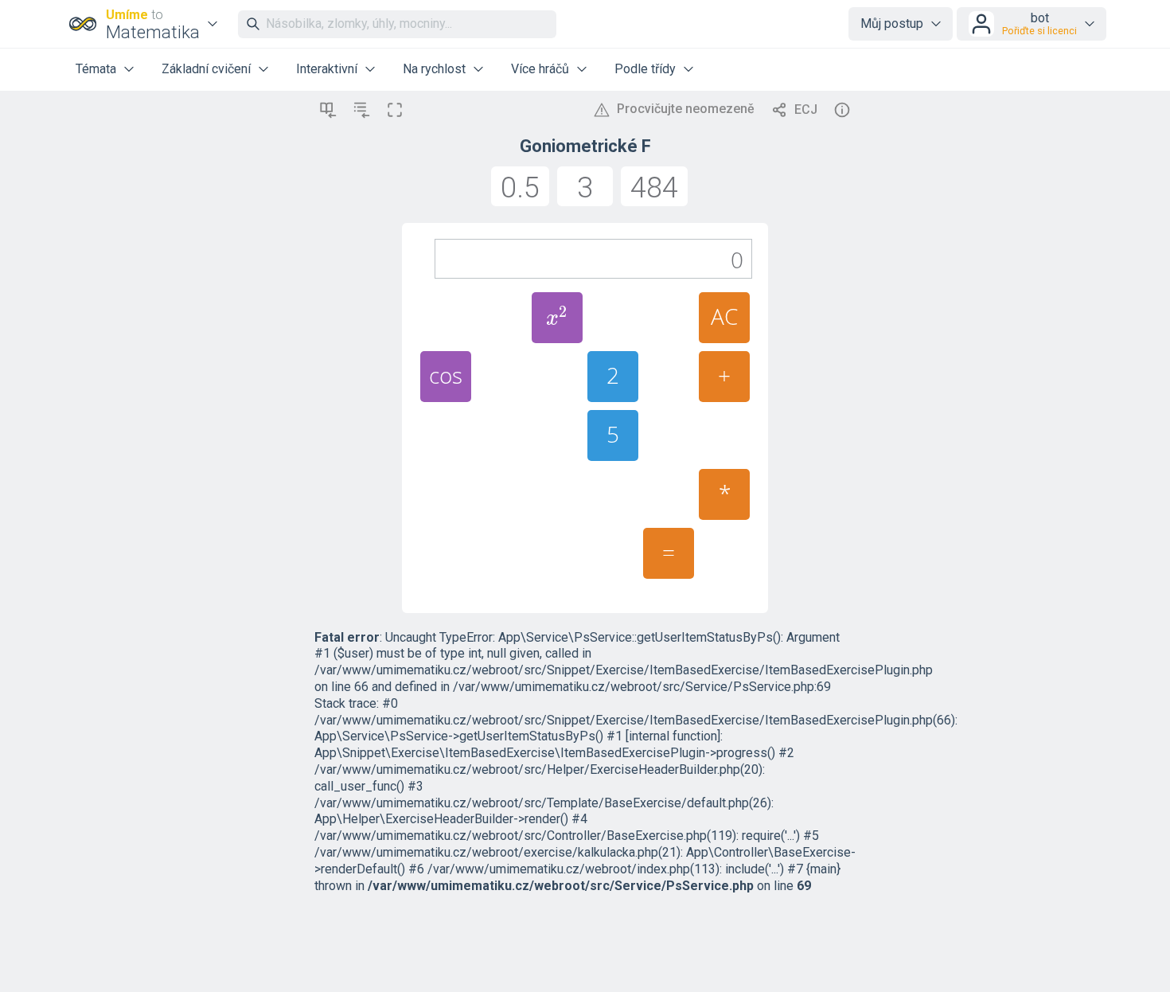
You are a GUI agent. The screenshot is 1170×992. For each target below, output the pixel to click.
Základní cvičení (206, 68)
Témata (96, 68)
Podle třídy (645, 68)
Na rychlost (434, 68)
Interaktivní (326, 68)
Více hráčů (540, 68)
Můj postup (891, 23)
